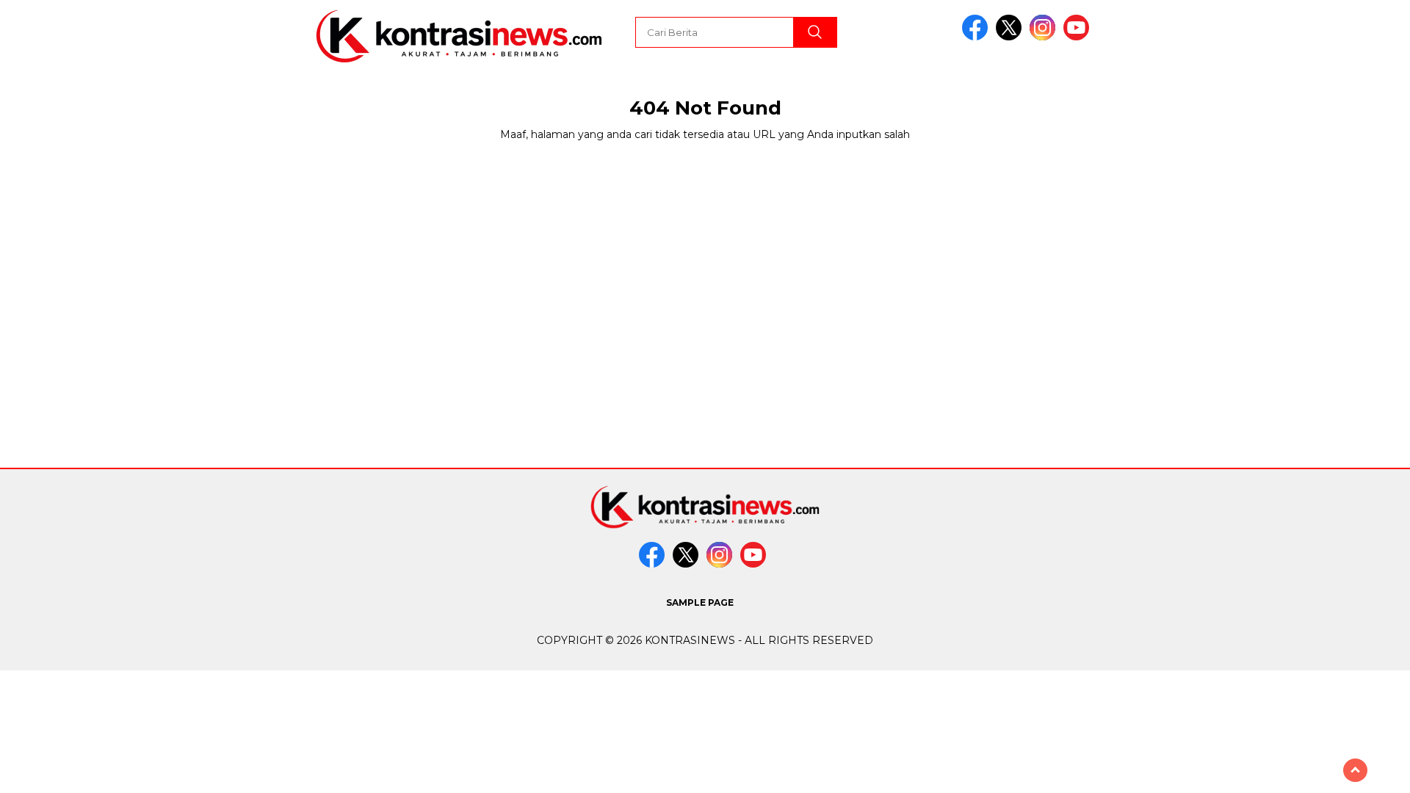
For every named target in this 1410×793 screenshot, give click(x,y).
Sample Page (700, 602)
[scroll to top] (1355, 770)
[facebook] (977, 37)
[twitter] (1011, 37)
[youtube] (1078, 37)
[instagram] (1045, 37)
